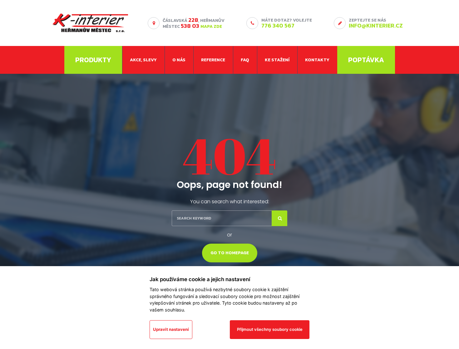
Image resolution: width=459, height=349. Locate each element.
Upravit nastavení (171, 329)
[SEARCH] (279, 218)
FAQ (245, 60)
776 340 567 (277, 25)
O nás (178, 60)
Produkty (93, 60)
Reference (213, 60)
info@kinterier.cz (376, 25)
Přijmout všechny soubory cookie (270, 329)
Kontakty (317, 60)
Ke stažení (277, 60)
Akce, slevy (143, 60)
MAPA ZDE (211, 26)
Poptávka (366, 60)
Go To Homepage (229, 253)
